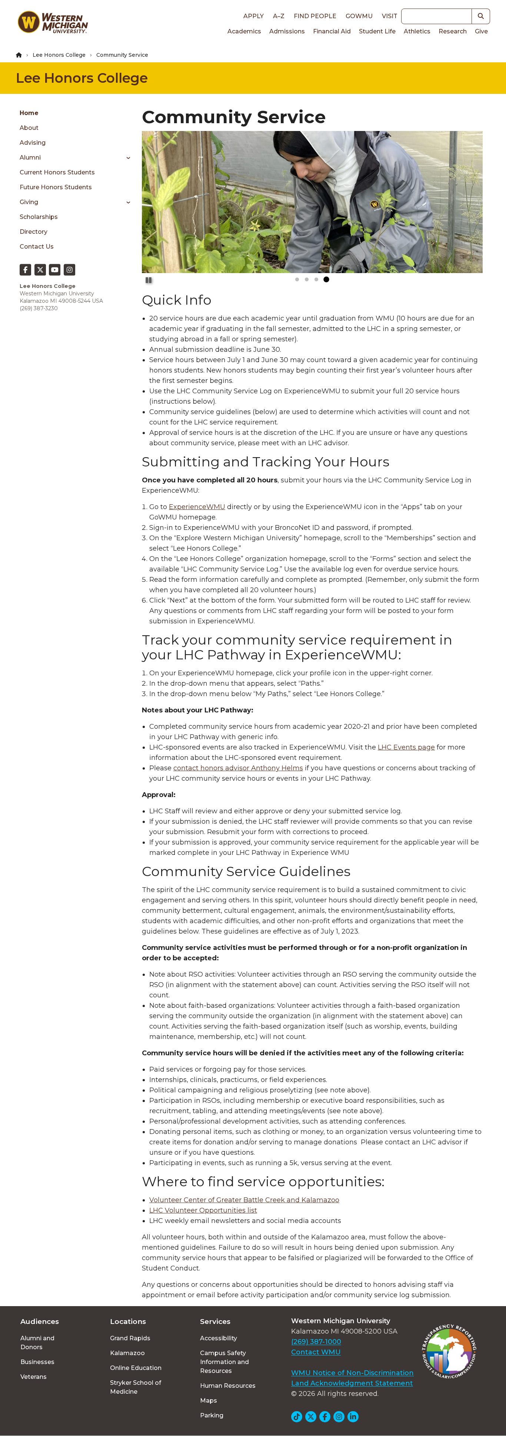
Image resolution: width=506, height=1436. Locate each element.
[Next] (470, 162)
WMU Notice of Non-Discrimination (352, 1373)
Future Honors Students (56, 187)
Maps (208, 1400)
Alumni (30, 157)
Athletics (417, 31)
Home (29, 113)
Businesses (37, 1361)
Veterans (33, 1376)
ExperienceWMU (197, 507)
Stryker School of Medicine (135, 1387)
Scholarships (39, 216)
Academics (244, 31)
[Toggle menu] (125, 157)
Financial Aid (332, 31)
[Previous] (154, 162)
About (29, 127)
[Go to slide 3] (316, 279)
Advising (33, 142)
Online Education (136, 1367)
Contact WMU (316, 1352)
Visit (389, 16)
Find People (315, 16)
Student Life (377, 31)
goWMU (359, 16)
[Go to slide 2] (306, 279)
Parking (211, 1415)
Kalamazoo (127, 1353)
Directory (33, 231)
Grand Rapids (130, 1338)
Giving (29, 202)
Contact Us (37, 246)
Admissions (287, 31)
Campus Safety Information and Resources (224, 1362)
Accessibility (218, 1338)
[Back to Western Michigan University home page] (52, 24)
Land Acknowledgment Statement (352, 1383)
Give (481, 31)
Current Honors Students (57, 172)
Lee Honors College (59, 55)
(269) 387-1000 (316, 1342)
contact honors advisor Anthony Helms (238, 768)
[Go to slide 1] (297, 279)
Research (453, 31)
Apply (253, 16)
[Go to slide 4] (326, 279)
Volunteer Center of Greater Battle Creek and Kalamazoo (244, 1200)
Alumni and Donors (37, 1343)
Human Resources (228, 1385)
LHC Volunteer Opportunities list (203, 1210)
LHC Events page (406, 747)
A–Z (278, 16)
